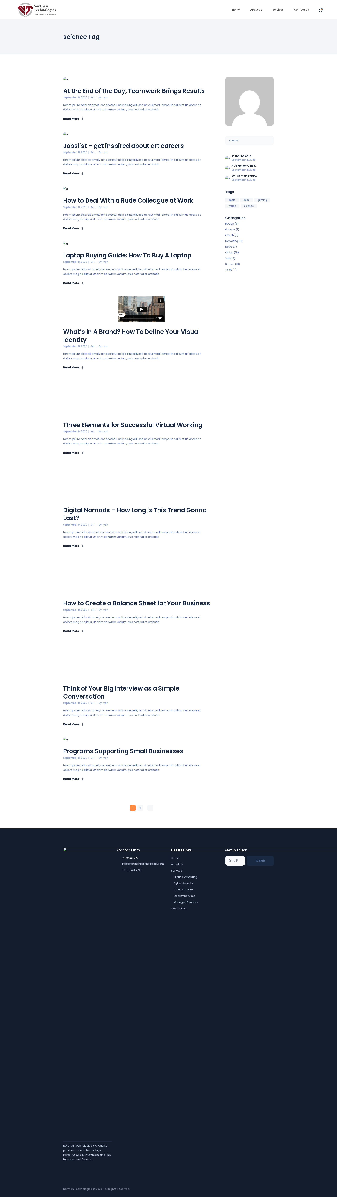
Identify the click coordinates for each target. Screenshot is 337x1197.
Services (176, 870)
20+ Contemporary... (245, 176)
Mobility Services (184, 896)
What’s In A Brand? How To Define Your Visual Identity (131, 335)
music (232, 206)
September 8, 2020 (75, 97)
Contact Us (178, 908)
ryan (105, 97)
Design (229, 223)
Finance (230, 229)
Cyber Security (183, 883)
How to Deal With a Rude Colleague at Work (128, 200)
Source (229, 264)
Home (175, 858)
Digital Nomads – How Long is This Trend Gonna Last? (135, 514)
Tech (228, 270)
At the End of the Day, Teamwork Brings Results (134, 91)
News (228, 247)
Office (229, 252)
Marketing (231, 241)
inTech (229, 235)
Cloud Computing (185, 877)
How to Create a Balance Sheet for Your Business (136, 603)
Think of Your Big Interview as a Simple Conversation (121, 692)
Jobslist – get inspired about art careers (123, 145)
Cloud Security (183, 889)
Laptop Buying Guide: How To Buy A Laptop (127, 255)
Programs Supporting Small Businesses (123, 751)
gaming (262, 200)
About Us (177, 864)
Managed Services (186, 902)
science (249, 206)
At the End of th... (242, 156)
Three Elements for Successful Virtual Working (132, 425)
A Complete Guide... (244, 166)
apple (232, 200)
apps (246, 200)
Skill (93, 97)
